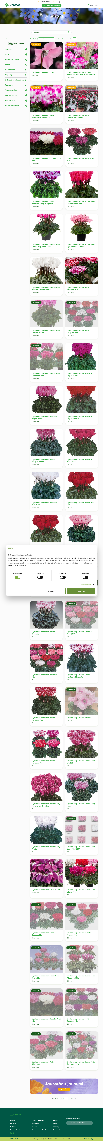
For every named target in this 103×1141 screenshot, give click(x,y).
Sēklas (55, 1123)
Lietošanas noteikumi (39, 1130)
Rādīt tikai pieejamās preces (16, 44)
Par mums (13, 1123)
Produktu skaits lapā (64, 38)
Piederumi (56, 1130)
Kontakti (13, 1126)
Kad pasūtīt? (36, 1123)
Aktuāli (12, 1120)
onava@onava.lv (60, 2)
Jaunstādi (56, 1120)
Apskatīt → (64, 1089)
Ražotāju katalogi (16, 1130)
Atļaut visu (81, 591)
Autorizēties (94, 5)
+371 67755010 (45, 2)
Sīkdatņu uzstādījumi (39, 1139)
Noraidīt (51, 591)
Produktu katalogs (53, 5)
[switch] (40, 577)
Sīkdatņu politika (53, 1139)
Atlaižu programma (38, 1120)
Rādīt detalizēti (86, 585)
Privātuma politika (66, 1139)
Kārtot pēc (33, 38)
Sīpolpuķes (56, 1126)
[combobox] (46, 38)
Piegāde (34, 1126)
